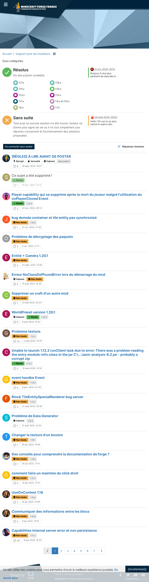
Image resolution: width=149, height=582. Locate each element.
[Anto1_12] (6, 196)
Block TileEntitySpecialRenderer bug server (47, 397)
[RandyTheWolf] (92, 117)
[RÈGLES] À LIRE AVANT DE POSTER (41, 156)
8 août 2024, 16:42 (31, 322)
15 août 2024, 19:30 (32, 284)
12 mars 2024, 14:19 (32, 368)
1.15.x (21, 88)
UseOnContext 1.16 (27, 492)
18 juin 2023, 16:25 (32, 540)
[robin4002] (92, 69)
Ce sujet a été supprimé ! (32, 175)
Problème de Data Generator (35, 416)
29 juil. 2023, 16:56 (31, 444)
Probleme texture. (26, 331)
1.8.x (21, 107)
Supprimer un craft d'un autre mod (40, 293)
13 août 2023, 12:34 (31, 425)
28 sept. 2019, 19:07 (32, 166)
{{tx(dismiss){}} (137, 569)
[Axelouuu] (6, 456)
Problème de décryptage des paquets (42, 237)
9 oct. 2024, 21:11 (30, 246)
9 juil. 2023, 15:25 (30, 521)
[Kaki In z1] (6, 276)
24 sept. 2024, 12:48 (32, 265)
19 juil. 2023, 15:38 (31, 502)
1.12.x (58, 95)
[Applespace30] (6, 494)
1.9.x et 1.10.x (62, 101)
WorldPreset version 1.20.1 (33, 312)
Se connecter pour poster (19, 146)
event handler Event (28, 378)
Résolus (20, 69)
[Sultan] (6, 532)
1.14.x (58, 88)
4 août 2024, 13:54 (32, 341)
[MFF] (6, 158)
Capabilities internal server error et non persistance (54, 530)
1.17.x (21, 82)
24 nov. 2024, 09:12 (32, 208)
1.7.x (57, 107)
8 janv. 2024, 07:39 (31, 387)
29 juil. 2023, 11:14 (31, 463)
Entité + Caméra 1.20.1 (30, 256)
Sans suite (23, 117)
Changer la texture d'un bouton (37, 435)
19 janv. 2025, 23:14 (31, 185)
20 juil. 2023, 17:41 (31, 483)
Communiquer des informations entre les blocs (50, 511)
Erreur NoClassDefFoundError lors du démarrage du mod (58, 274)
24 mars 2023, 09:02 (105, 117)
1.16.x (58, 82)
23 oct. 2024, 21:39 (31, 227)
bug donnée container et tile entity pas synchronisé (54, 218)
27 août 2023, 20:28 (32, 406)
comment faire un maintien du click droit (45, 473)
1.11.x (21, 101)
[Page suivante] (101, 550)
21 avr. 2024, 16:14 (104, 69)
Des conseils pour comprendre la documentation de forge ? (60, 454)
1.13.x (22, 95)
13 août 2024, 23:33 (32, 302)
